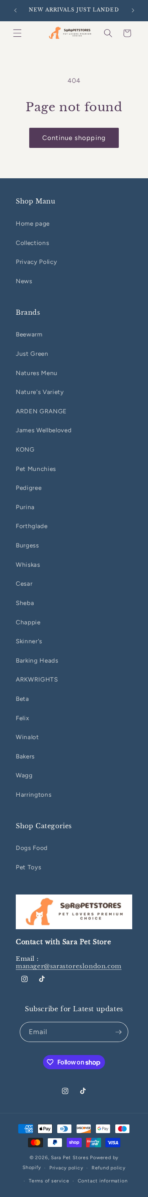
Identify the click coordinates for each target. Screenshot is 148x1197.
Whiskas (28, 564)
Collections (32, 242)
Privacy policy (66, 1168)
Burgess (27, 545)
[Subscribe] (118, 1032)
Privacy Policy (36, 261)
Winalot (27, 737)
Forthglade (32, 526)
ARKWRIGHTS (37, 679)
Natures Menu (37, 373)
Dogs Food (32, 848)
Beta (22, 698)
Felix (22, 718)
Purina (25, 507)
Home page (33, 223)
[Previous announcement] (15, 10)
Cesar (24, 583)
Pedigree (28, 487)
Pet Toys (28, 867)
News (24, 281)
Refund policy (109, 1168)
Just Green (32, 353)
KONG (25, 449)
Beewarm (29, 334)
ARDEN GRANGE (41, 411)
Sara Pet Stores (70, 1157)
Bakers (25, 756)
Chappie (28, 622)
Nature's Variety (40, 392)
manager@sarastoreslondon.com (69, 966)
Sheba (25, 603)
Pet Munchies (36, 468)
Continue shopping (74, 138)
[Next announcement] (133, 10)
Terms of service (49, 1181)
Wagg (24, 775)
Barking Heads (37, 660)
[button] (17, 33)
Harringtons (33, 794)
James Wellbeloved (43, 430)
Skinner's (29, 641)
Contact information (103, 1181)
